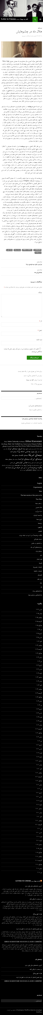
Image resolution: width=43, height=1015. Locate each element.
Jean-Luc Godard (14, 444)
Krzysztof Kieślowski (36, 446)
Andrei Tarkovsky (13, 442)
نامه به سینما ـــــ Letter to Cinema (14, 19)
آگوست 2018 (38, 861)
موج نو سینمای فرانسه (10, 465)
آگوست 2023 (38, 693)
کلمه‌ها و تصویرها (37, 567)
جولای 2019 (39, 853)
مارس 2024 (39, 669)
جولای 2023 (39, 697)
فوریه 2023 (39, 717)
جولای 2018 (39, 864)
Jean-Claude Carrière (26, 444)
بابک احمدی (36, 449)
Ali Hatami (22, 441)
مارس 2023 (39, 713)
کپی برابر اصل (23, 470)
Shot (40, 491)
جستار (41, 452)
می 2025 (39, 629)
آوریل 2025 (39, 633)
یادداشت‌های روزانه (37, 591)
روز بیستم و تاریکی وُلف (36, 899)
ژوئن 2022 (39, 737)
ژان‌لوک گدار (8, 468)
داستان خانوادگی (38, 539)
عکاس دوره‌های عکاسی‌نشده (36, 465)
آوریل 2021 (39, 793)
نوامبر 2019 (39, 849)
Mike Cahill (27, 250)
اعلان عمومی (39, 507)
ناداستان (3, 465)
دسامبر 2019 (39, 845)
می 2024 (39, 661)
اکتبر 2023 (39, 685)
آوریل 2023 (39, 709)
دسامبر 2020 (39, 809)
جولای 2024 (39, 653)
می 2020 (39, 829)
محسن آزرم (33, 36)
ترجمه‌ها (40, 523)
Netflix (28, 446)
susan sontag (15, 446)
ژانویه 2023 (39, 721)
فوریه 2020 (39, 837)
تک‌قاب (40, 531)
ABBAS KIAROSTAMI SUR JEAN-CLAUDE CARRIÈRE (23, 942)
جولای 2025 (39, 625)
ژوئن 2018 (39, 868)
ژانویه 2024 (39, 673)
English (39, 483)
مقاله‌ (41, 583)
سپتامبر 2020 (39, 821)
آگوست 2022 (38, 729)
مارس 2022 (39, 749)
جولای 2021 (39, 781)
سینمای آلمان (13, 452)
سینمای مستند (8, 459)
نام (40, 321)
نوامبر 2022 (39, 725)
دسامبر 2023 (39, 677)
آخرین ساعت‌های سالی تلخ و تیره (33, 886)
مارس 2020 (39, 833)
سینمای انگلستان (23, 455)
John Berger (4, 444)
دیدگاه (40, 293)
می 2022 (39, 741)
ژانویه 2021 (39, 805)
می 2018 (39, 872)
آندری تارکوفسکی (6, 446)
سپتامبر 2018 (39, 857)
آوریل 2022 (39, 745)
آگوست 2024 (38, 649)
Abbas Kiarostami (33, 442)
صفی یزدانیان (31, 463)
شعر (35, 462)
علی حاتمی (12, 463)
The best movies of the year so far (31, 495)
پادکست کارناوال (38, 515)
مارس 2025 (39, 637)
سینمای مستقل (15, 459)
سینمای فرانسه (24, 459)
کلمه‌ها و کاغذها (38, 571)
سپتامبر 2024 (39, 645)
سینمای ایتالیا (15, 455)
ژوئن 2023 (39, 701)
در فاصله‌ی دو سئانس (36, 543)
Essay (5, 441)
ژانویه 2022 (39, 757)
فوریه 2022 (39, 753)
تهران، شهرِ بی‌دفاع (37, 914)
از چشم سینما (38, 503)
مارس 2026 (39, 610)
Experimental (38, 487)
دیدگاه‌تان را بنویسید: (26, 36)
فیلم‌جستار (16, 465)
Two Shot (39, 499)
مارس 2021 (39, 797)
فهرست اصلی (40, 19)
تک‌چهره (40, 527)
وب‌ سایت (39, 340)
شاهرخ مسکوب (39, 462)
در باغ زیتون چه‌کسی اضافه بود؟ (28, 452)
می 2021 (39, 789)
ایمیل (40, 330)
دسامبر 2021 (39, 761)
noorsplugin (39, 1010)
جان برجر (5, 449)
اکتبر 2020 (39, 817)
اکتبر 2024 (39, 641)
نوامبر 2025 (39, 614)
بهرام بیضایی (31, 449)
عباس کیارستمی (21, 463)
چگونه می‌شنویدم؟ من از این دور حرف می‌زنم (27, 468)
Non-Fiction (22, 446)
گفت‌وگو (40, 575)
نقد (41, 587)
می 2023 (39, 705)
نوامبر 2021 (39, 765)
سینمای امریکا (17, 250)
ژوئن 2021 (39, 785)
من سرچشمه (38, 252)
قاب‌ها (40, 563)
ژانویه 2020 (39, 841)
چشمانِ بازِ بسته (38, 271)
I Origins (38, 250)
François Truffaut (37, 444)
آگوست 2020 (38, 825)
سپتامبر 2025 (39, 617)
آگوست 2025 (38, 621)
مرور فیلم (40, 28)
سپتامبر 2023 (39, 689)
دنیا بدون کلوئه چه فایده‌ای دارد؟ (34, 263)
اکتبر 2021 (39, 769)
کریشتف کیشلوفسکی (31, 470)
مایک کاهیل (9, 250)
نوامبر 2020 (39, 813)
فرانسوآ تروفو (27, 465)
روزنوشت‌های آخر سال (36, 547)
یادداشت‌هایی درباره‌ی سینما (35, 595)
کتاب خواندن (39, 470)
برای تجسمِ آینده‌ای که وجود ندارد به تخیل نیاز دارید (29, 929)
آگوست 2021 (38, 777)
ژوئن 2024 (39, 657)
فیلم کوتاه (21, 465)
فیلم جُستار (39, 559)
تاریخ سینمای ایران (15, 449)
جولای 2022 (39, 733)
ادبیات (40, 449)
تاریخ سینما (25, 449)
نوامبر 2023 (39, 681)
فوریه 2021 (39, 801)
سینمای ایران (36, 459)
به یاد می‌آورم (38, 511)
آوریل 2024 (39, 665)
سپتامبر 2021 (39, 773)
